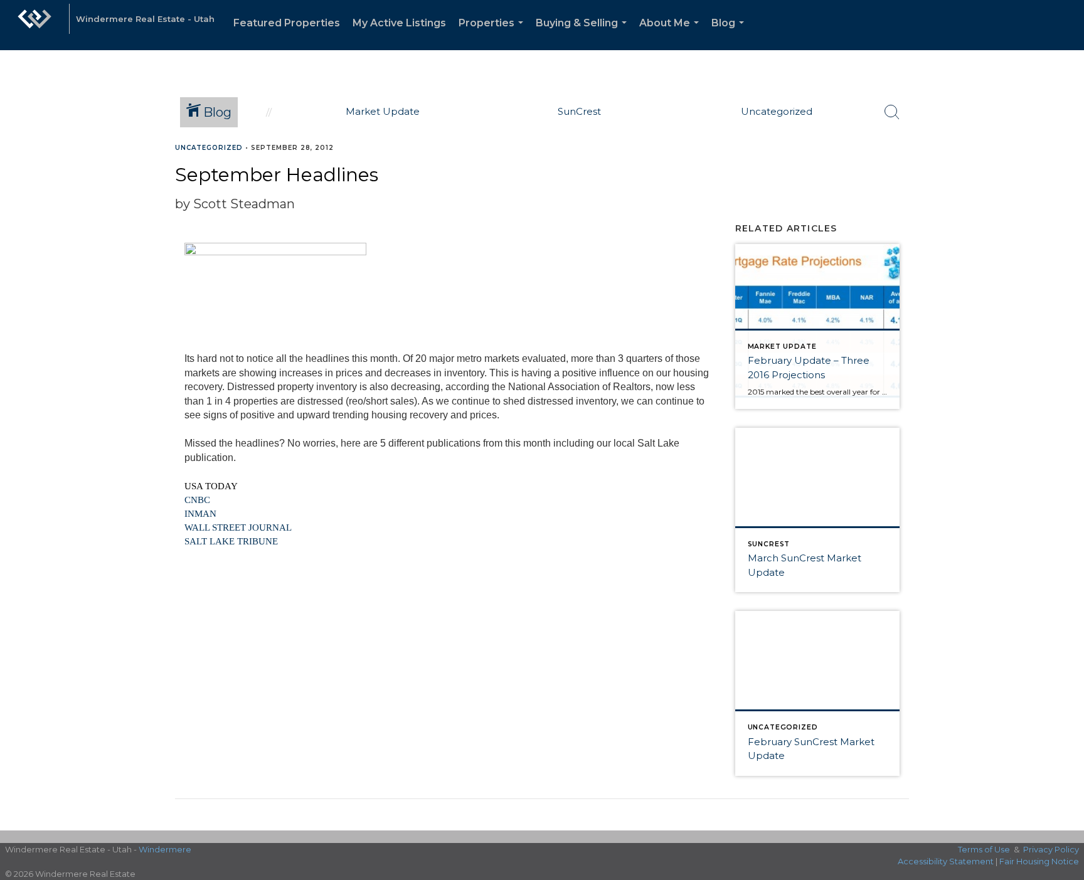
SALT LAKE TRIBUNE (231, 541)
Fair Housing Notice (1039, 861)
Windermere (165, 849)
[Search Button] (892, 112)
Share (1064, 171)
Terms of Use (984, 849)
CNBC (197, 500)
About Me (671, 33)
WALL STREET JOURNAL (238, 527)
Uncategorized (209, 148)
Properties (493, 33)
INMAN (200, 514)
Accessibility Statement (946, 861)
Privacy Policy (1051, 849)
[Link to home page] (34, 25)
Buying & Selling (584, 33)
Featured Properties (286, 23)
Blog (730, 33)
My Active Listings (399, 23)
